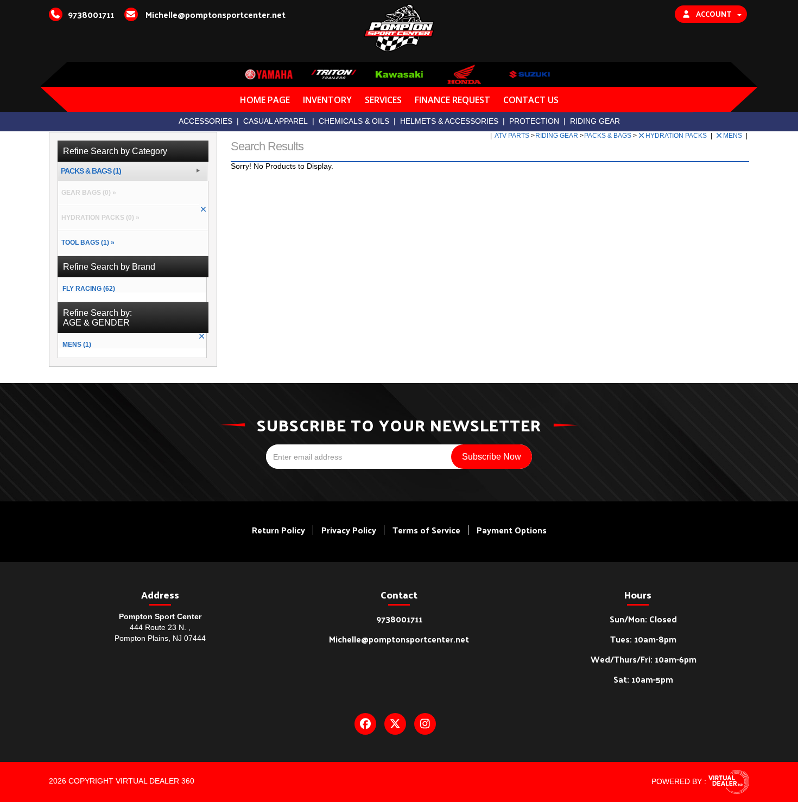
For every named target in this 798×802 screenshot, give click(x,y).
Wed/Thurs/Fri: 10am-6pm (643, 659)
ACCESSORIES (205, 121)
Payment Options (512, 530)
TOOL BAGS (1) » (86, 242)
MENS (733, 135)
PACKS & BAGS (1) (91, 171)
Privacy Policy (348, 530)
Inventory (327, 100)
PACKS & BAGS (608, 135)
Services (383, 100)
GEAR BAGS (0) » (87, 192)
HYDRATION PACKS (676, 135)
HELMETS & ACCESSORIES (449, 121)
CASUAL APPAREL (275, 121)
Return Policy (278, 530)
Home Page (265, 100)
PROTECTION (534, 121)
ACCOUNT (713, 14)
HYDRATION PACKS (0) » (99, 217)
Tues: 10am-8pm (643, 639)
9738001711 (399, 619)
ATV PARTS (513, 135)
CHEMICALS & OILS (354, 121)
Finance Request (452, 100)
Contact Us (531, 100)
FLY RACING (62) (88, 288)
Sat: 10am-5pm (643, 679)
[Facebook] (365, 724)
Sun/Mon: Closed (643, 619)
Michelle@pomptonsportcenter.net (399, 639)
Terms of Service (426, 530)
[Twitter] (395, 724)
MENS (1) (76, 344)
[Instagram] (425, 724)
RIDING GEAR (595, 121)
